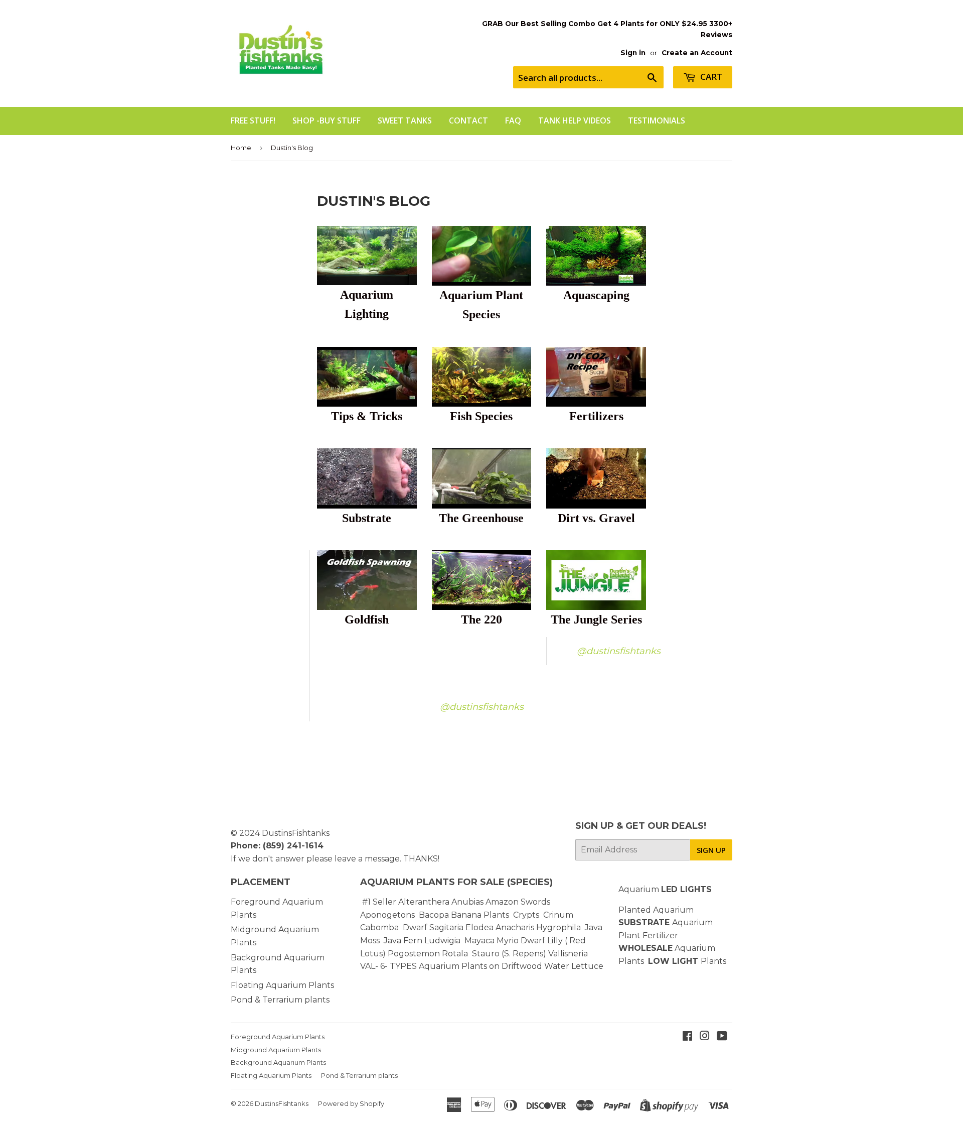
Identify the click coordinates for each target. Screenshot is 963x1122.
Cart (710, 76)
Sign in (633, 53)
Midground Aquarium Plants (276, 1050)
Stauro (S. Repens (507, 953)
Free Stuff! (253, 120)
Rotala (455, 953)
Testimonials (656, 120)
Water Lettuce (573, 966)
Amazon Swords (518, 902)
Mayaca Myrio (491, 940)
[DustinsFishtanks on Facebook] (687, 1037)
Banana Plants (480, 915)
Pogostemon (414, 953)
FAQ (513, 120)
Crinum (558, 915)
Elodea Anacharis (499, 927)
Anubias (467, 902)
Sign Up (711, 850)
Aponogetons (388, 915)
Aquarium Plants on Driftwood (480, 966)
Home (241, 148)
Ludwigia (443, 940)
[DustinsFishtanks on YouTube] (722, 1037)
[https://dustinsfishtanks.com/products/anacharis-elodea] (535, 927)
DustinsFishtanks (296, 833)
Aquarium (665, 889)
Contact (468, 120)
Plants (713, 961)
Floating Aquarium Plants (282, 985)
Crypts (527, 915)
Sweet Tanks (405, 120)
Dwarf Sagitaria (433, 927)
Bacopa (434, 915)
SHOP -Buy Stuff (326, 120)
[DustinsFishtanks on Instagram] (705, 1037)
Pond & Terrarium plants (280, 1000)
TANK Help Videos (574, 120)
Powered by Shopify (351, 1103)
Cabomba (381, 927)
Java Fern (404, 940)
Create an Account (697, 53)
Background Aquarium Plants (278, 1062)
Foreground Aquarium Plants (278, 1037)
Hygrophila (558, 927)
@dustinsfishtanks (619, 651)
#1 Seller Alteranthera (405, 902)
